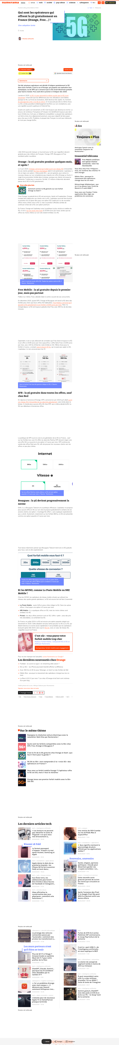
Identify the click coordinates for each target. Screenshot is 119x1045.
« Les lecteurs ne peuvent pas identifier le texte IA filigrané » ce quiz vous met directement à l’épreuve (42, 834)
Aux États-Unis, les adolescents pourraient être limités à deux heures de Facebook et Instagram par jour (43, 881)
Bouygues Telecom (30, 696)
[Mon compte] (99, 2)
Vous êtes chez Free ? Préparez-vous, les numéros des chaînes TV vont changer (87, 170)
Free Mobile (49, 696)
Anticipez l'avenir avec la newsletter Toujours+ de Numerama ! (84, 149)
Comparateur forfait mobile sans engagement (52, 648)
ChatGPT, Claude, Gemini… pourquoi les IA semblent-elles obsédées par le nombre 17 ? (43, 972)
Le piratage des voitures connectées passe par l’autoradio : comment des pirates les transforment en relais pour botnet (43, 936)
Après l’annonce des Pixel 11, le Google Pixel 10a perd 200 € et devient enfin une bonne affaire (89, 895)
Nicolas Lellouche (28, 38)
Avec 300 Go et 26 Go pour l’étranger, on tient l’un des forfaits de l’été (44, 670)
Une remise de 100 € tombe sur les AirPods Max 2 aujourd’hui (89, 833)
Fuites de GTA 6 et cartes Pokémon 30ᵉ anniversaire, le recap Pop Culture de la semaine (89, 936)
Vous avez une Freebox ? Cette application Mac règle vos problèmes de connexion (86, 194)
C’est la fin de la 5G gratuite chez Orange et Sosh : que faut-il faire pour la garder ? (49, 754)
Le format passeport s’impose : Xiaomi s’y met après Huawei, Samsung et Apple (43, 851)
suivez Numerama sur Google (53, 657)
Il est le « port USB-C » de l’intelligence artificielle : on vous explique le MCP (88, 949)
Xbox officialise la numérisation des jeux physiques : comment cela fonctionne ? (43, 895)
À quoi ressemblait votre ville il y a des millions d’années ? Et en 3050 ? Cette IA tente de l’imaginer (89, 979)
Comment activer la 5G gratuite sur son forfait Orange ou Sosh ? (45, 190)
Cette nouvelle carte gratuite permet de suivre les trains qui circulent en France (88, 881)
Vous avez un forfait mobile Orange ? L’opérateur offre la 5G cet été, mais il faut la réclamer (49, 772)
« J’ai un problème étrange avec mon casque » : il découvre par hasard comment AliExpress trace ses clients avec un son (43, 986)
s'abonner (111, 2)
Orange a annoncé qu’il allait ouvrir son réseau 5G (46, 169)
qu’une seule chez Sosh (35, 211)
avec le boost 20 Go (44, 347)
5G (20, 696)
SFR (68, 696)
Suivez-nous (68, 69)
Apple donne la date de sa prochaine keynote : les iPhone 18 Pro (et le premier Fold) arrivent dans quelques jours (43, 866)
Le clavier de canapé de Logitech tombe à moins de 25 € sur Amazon (89, 964)
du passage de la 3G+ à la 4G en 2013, (31, 102)
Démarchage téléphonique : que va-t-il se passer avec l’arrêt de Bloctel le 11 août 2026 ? (87, 186)
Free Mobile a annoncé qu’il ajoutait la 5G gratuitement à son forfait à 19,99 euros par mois (45, 304)
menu (23, 2)
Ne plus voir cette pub (25, 65)
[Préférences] (103, 2)
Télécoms (98, 8)
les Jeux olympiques (41, 171)
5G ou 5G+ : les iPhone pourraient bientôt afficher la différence (41, 667)
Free (40, 696)
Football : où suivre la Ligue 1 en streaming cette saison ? (39, 664)
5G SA (47, 628)
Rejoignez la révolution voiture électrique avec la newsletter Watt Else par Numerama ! (47, 736)
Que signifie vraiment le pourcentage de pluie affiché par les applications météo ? (89, 848)
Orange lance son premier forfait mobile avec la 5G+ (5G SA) (48, 780)
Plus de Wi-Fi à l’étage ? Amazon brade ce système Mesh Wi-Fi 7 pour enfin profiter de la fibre (43, 957)
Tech (91, 8)
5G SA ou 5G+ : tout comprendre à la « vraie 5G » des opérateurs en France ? (49, 763)
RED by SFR (60, 696)
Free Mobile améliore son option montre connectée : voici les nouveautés (90, 163)
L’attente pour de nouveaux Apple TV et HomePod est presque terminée (43, 1000)
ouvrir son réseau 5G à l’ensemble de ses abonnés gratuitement (45, 401)
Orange (61, 660)
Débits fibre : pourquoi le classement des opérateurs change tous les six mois (85, 178)
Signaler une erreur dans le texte (28, 688)
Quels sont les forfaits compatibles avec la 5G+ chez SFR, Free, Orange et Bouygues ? (49, 745)
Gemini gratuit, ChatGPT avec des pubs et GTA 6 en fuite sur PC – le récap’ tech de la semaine (89, 994)
